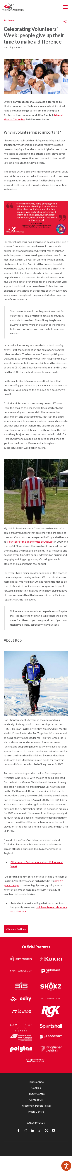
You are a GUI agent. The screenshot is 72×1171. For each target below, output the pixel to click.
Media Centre (36, 1111)
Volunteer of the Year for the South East (30, 541)
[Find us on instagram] (25, 1131)
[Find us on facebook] (18, 1131)
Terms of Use (36, 1081)
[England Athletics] (12, 7)
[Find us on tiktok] (39, 1131)
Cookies (36, 1087)
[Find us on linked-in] (32, 1131)
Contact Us (36, 1099)
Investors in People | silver (36, 1105)
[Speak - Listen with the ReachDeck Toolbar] (66, 1166)
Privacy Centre (36, 1093)
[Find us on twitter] (46, 1131)
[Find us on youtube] (53, 1131)
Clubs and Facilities (16, 929)
